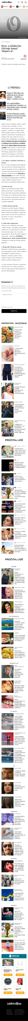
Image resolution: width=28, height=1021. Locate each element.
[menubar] (22, 2)
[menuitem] (22, 2)
